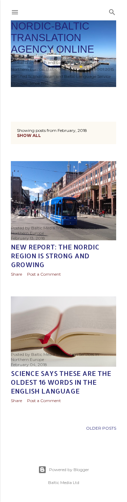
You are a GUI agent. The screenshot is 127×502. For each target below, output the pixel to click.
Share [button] (16, 274)
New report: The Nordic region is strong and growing (55, 255)
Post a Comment (44, 274)
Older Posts (101, 428)
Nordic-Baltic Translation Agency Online (52, 37)
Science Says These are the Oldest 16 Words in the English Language (61, 382)
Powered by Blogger (69, 469)
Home (21, 96)
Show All (29, 135)
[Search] (112, 10)
